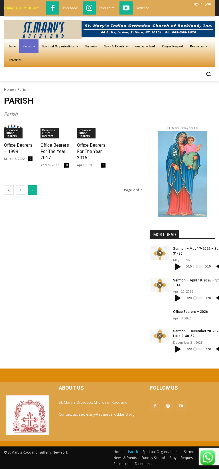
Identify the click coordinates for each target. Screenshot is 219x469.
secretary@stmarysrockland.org (106, 414)
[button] (208, 73)
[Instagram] (89, 8)
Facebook (70, 7)
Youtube (142, 7)
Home (9, 89)
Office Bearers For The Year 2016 (91, 151)
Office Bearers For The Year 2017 (54, 151)
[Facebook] (52, 8)
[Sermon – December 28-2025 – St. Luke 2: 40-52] (159, 336)
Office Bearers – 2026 (190, 312)
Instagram (106, 7)
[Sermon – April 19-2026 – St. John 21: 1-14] (159, 285)
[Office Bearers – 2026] (159, 316)
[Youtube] (126, 8)
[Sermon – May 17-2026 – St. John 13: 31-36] (159, 253)
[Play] (178, 266)
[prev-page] (9, 190)
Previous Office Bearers (12, 133)
